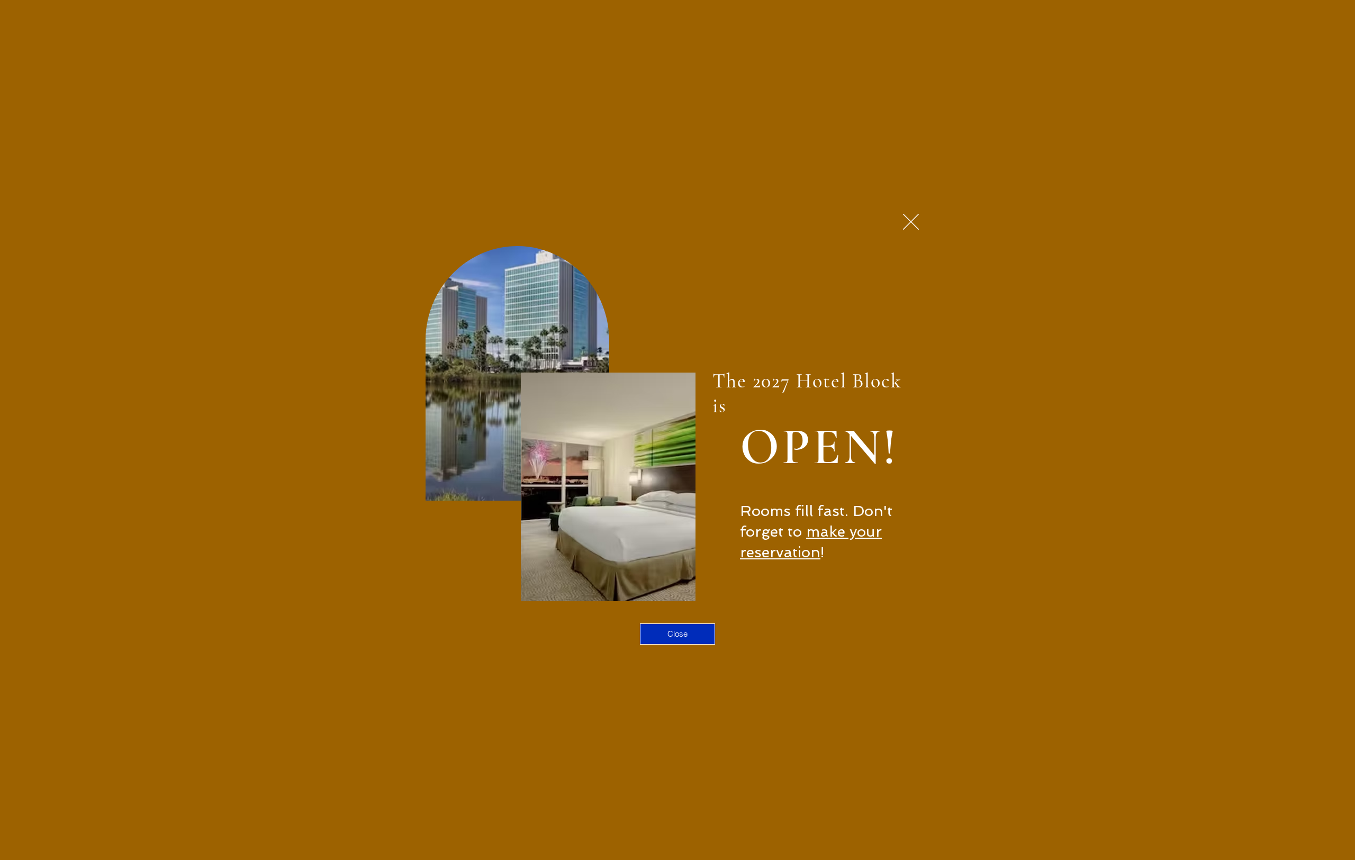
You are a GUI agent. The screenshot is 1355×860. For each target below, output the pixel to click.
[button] (911, 222)
